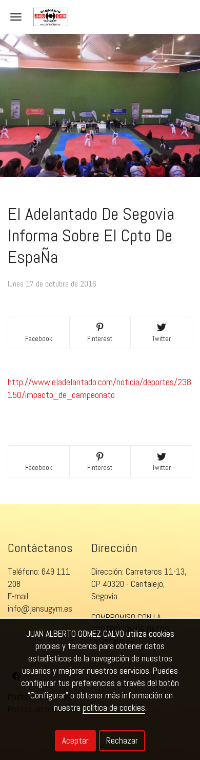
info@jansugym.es (40, 608)
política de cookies (114, 707)
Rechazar (122, 740)
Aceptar (75, 740)
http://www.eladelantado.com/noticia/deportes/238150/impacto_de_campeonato (99, 388)
